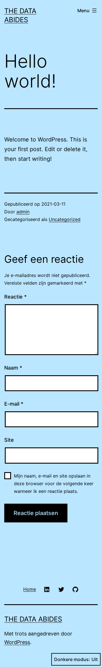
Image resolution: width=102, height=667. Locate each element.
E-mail (13, 404)
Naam (13, 368)
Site (9, 440)
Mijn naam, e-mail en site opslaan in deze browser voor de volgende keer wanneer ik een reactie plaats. (54, 483)
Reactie (15, 297)
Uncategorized (64, 219)
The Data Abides (33, 619)
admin (22, 211)
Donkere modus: (72, 659)
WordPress (17, 642)
